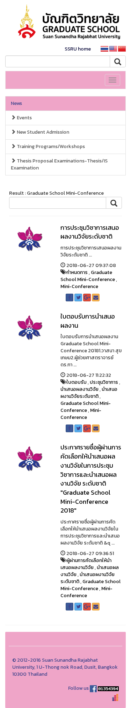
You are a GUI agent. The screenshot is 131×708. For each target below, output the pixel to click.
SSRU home (78, 49)
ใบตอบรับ (76, 382)
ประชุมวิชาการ (104, 382)
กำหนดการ (77, 272)
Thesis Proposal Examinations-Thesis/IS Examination (59, 164)
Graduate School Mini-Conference (87, 276)
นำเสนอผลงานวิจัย (79, 389)
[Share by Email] (96, 297)
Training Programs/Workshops (50, 146)
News (16, 103)
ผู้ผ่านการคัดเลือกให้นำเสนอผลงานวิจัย (85, 564)
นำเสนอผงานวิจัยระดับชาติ (88, 393)
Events (24, 117)
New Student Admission (42, 132)
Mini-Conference (79, 286)
